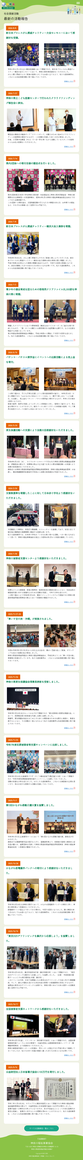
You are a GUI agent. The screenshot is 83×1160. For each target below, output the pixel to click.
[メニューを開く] (78, 3)
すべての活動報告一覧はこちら (41, 1128)
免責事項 (42, 1139)
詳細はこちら (68, 81)
